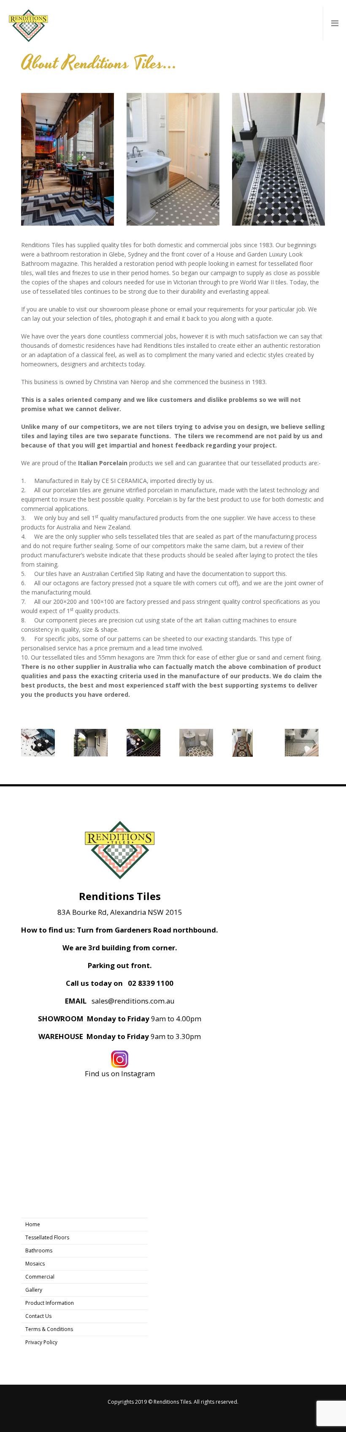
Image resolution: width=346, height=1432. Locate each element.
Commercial (39, 1276)
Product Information (49, 1303)
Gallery (33, 1289)
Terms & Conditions (49, 1329)
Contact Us (38, 1316)
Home (32, 1224)
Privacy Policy (41, 1342)
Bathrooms (38, 1250)
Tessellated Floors (47, 1237)
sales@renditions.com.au (133, 1001)
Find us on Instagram (120, 1073)
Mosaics (35, 1263)
